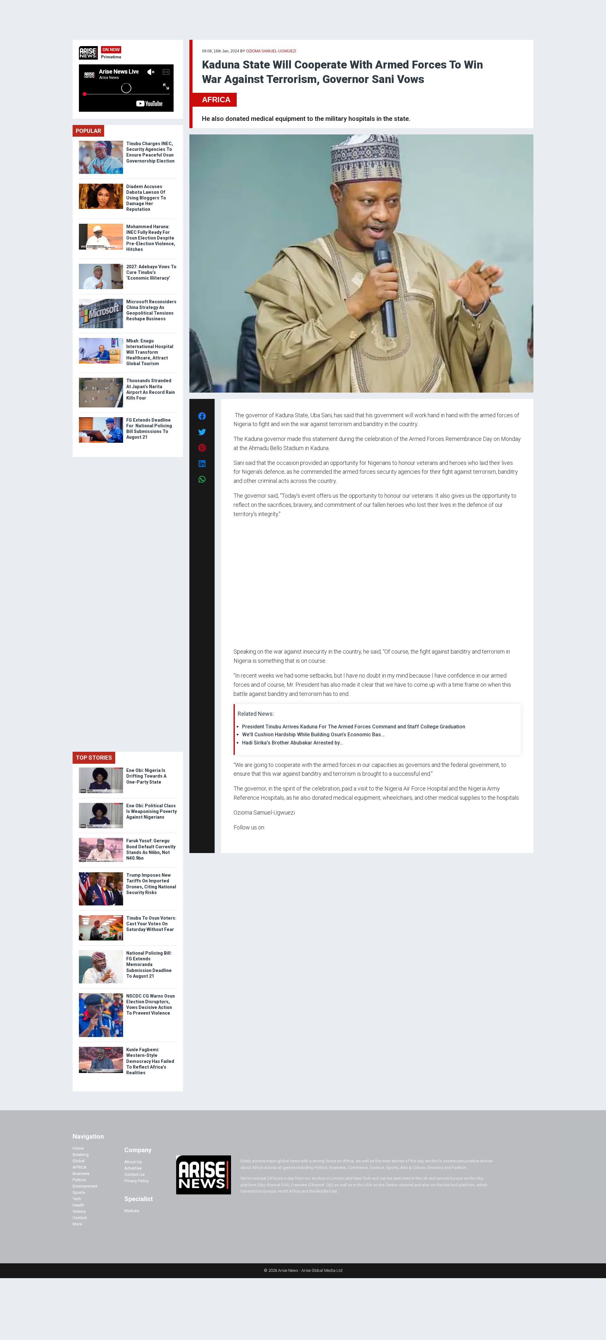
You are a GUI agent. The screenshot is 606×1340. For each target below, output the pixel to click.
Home (78, 1148)
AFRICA (216, 99)
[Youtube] (246, 839)
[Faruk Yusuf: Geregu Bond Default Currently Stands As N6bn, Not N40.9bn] (101, 839)
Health (78, 1205)
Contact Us (134, 1174)
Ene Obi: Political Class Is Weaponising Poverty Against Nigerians (151, 811)
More (77, 1224)
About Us (133, 1161)
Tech (77, 1198)
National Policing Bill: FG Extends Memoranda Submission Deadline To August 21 (149, 965)
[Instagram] (240, 839)
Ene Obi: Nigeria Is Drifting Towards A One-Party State (146, 776)
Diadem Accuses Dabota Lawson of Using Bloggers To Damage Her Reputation (146, 198)
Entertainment (85, 1186)
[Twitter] (237, 839)
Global (79, 1161)
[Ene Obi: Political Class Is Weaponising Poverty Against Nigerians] (101, 804)
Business (81, 1173)
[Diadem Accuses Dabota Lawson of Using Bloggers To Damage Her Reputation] (101, 185)
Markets (131, 1210)
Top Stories (94, 757)
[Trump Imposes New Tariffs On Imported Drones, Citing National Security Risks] (101, 873)
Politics (79, 1179)
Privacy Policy (136, 1180)
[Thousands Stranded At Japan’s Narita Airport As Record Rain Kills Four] (101, 379)
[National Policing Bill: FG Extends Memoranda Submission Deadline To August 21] (101, 951)
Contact (80, 1217)
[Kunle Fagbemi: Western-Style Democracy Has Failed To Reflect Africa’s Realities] (101, 1048)
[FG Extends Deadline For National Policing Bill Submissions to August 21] (101, 418)
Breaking (81, 1154)
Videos (79, 1211)
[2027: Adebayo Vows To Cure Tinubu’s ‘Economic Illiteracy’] (101, 265)
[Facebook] (234, 839)
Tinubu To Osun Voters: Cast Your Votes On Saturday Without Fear (151, 924)
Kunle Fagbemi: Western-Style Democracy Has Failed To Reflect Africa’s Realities (150, 1061)
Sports (79, 1192)
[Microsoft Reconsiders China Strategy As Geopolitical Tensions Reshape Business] (101, 300)
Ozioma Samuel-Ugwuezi (271, 51)
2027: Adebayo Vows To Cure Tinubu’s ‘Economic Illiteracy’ (151, 272)
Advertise (133, 1168)
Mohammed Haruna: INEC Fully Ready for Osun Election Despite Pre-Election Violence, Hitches (150, 238)
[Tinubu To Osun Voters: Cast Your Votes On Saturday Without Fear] (101, 916)
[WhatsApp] (242, 839)
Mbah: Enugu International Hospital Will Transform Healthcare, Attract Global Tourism (149, 352)
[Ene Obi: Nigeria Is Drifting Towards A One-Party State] (101, 769)
